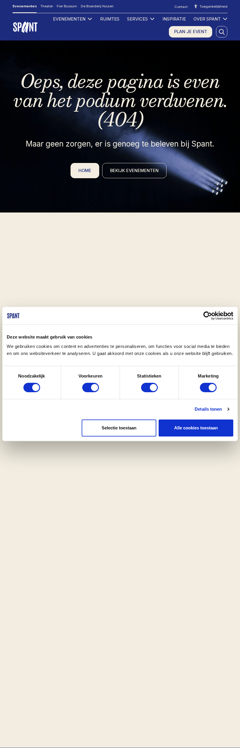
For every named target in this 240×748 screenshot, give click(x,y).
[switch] (90, 387)
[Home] (26, 27)
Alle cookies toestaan (196, 427)
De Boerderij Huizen (97, 6)
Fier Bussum (67, 6)
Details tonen (208, 409)
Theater (46, 6)
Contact (181, 7)
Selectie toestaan (119, 427)
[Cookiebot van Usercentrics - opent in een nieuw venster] (207, 315)
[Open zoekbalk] (221, 32)
